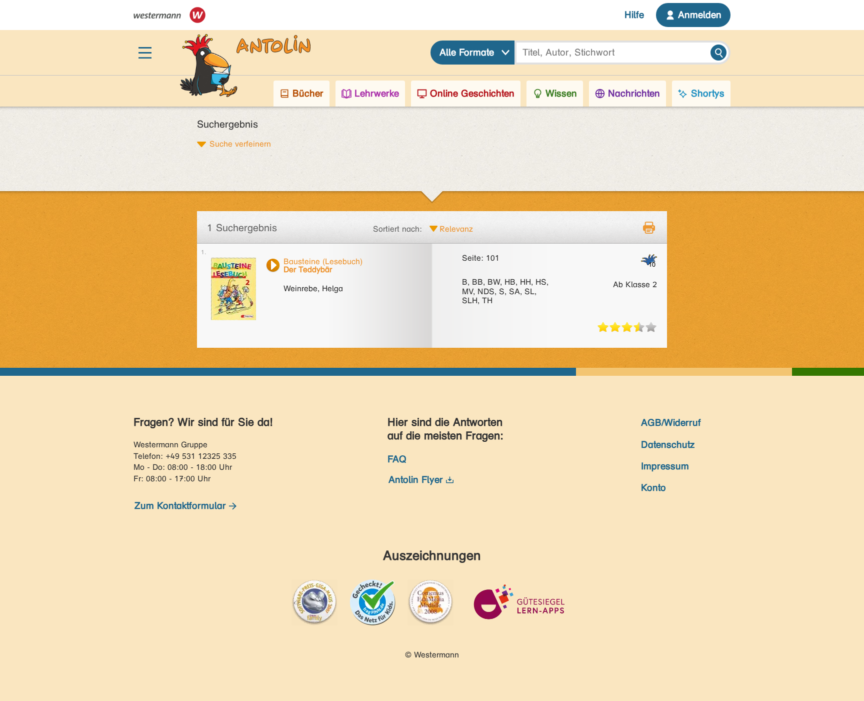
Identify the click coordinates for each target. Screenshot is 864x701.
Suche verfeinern (240, 143)
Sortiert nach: (397, 229)
